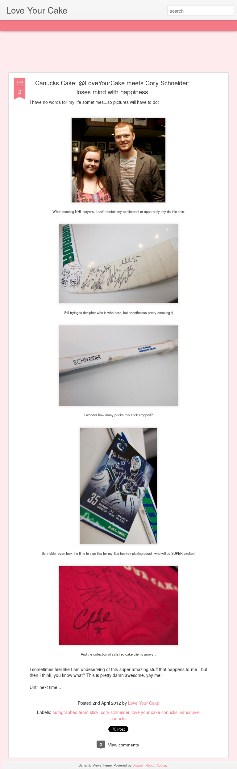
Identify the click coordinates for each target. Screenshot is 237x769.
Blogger (137, 765)
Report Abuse (155, 765)
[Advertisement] (118, 52)
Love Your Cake (143, 703)
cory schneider (115, 712)
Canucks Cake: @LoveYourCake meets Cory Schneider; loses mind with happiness (112, 87)
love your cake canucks (154, 712)
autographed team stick (75, 712)
